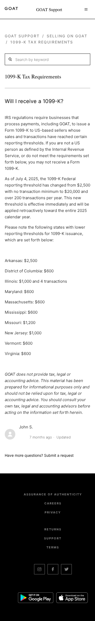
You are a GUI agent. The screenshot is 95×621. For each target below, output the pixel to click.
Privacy (53, 512)
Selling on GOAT (67, 36)
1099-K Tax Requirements (41, 42)
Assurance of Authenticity (53, 494)
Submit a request (59, 455)
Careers (52, 503)
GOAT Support (22, 36)
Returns (52, 529)
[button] (86, 9)
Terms (52, 547)
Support (52, 538)
